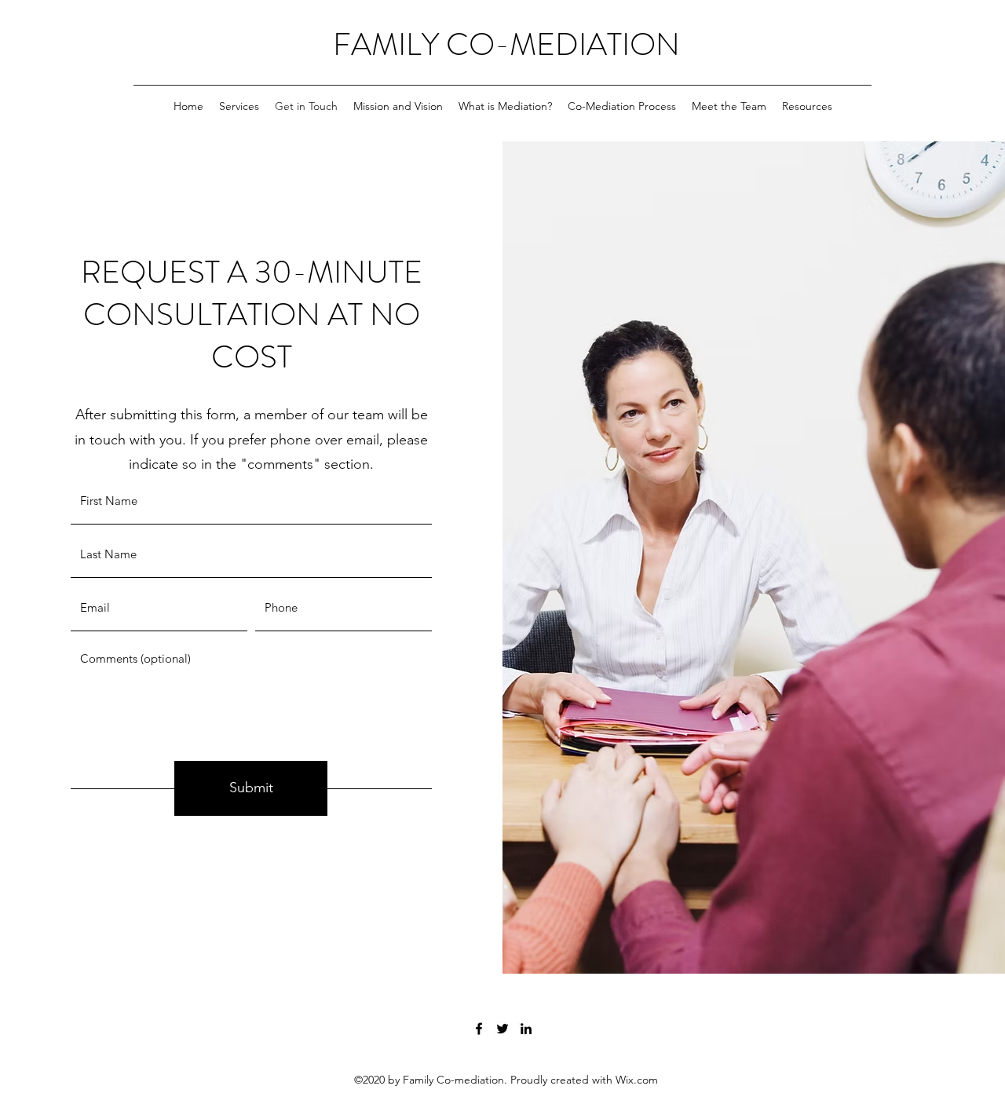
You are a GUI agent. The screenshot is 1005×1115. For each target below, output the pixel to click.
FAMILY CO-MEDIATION (506, 44)
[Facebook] (479, 1028)
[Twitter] (502, 1028)
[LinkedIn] (526, 1028)
